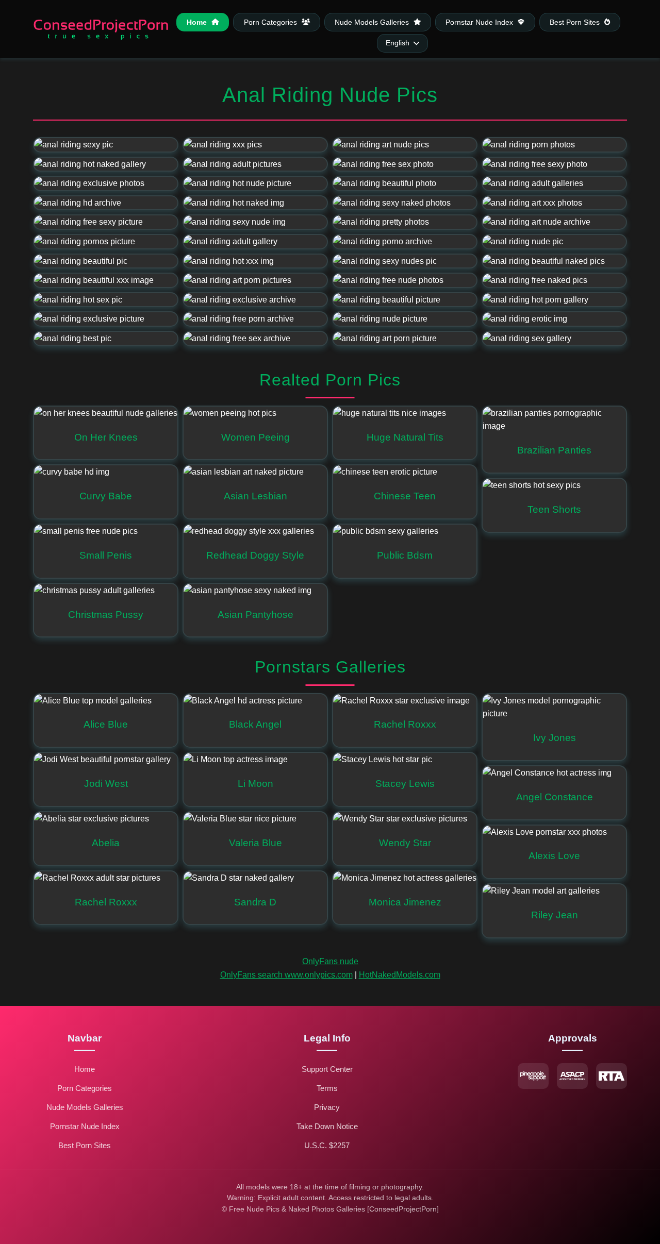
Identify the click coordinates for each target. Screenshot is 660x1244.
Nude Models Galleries (373, 22)
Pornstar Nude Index (480, 22)
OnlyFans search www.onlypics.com (286, 974)
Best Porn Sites (576, 22)
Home (198, 22)
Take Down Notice (327, 1126)
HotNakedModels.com (399, 974)
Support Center (327, 1069)
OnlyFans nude (330, 961)
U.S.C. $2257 (327, 1145)
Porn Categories (271, 22)
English (397, 43)
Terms (327, 1088)
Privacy (327, 1107)
